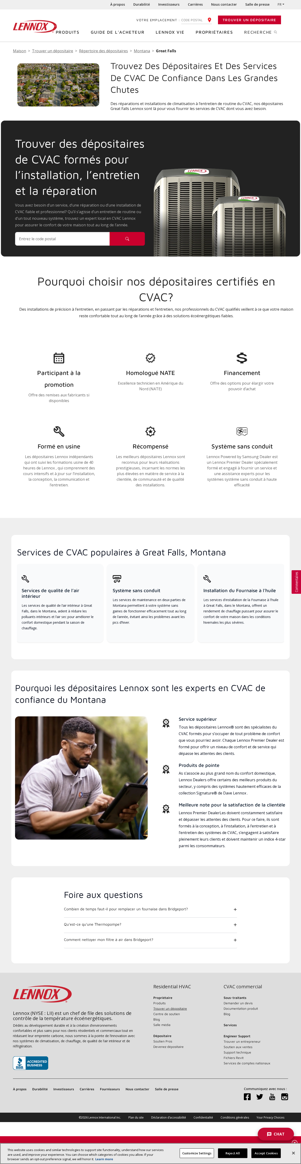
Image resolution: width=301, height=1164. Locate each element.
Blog (156, 1019)
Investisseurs (168, 4)
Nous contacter (224, 4)
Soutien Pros (162, 1041)
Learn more (104, 1159)
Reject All (233, 1153)
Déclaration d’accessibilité (168, 1117)
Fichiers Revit (234, 1058)
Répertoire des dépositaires (103, 50)
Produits (67, 32)
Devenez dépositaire (168, 1047)
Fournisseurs (110, 1089)
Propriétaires (214, 32)
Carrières (195, 4)
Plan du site (136, 1117)
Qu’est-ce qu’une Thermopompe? (92, 924)
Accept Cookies (266, 1153)
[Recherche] (127, 239)
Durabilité (141, 4)
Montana (142, 50)
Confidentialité (203, 1117)
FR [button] (279, 4)
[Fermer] (293, 1153)
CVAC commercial (243, 986)
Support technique (237, 1052)
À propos (117, 4)
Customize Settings (196, 1153)
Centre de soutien (166, 1014)
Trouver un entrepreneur (242, 1041)
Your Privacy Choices (270, 1117)
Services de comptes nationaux (247, 1063)
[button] (296, 582)
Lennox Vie (170, 32)
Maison (19, 50)
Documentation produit (241, 1008)
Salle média (161, 1025)
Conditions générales (235, 1117)
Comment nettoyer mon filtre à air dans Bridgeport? (108, 939)
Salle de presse (257, 4)
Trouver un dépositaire (249, 20)
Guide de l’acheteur (118, 32)
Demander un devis (238, 1003)
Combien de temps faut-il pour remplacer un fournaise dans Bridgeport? (126, 909)
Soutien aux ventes (238, 1047)
